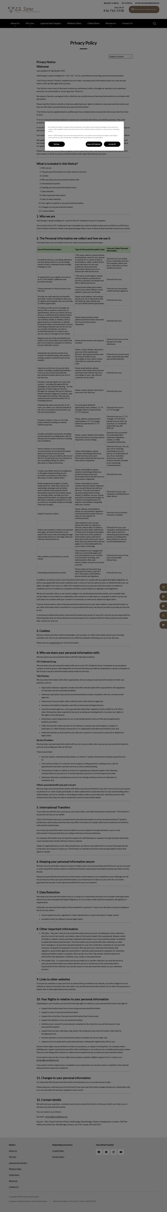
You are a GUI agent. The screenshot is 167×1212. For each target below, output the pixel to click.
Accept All (112, 144)
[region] (84, 136)
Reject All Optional (93, 144)
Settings (57, 144)
